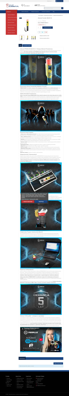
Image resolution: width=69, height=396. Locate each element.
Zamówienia (29, 379)
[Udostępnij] (39, 32)
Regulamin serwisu (20, 384)
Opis (20, 45)
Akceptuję (41, 201)
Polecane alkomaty (25, 11)
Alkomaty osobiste (11, 27)
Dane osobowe (29, 378)
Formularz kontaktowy (46, 11)
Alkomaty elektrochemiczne (12, 17)
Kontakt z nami (9, 384)
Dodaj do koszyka (47, 27)
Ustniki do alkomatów (11, 30)
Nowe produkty (9, 379)
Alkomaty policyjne (11, 22)
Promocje (8, 378)
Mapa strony (9, 385)
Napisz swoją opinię (58, 363)
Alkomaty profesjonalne (12, 19)
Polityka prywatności (35, 11)
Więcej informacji (25, 199)
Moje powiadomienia (30, 387)
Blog (53, 11)
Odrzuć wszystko (27, 201)
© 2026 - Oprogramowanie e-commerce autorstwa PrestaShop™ (17, 394)
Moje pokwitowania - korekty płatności (30, 382)
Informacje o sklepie (40, 376)
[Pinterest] (46, 32)
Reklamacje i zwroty (20, 381)
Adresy (28, 384)
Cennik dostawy (19, 387)
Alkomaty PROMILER (11, 14)
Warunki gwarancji (20, 386)
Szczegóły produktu (27, 45)
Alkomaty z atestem (11, 32)
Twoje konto (28, 376)
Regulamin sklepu (20, 379)
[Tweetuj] (42, 32)
